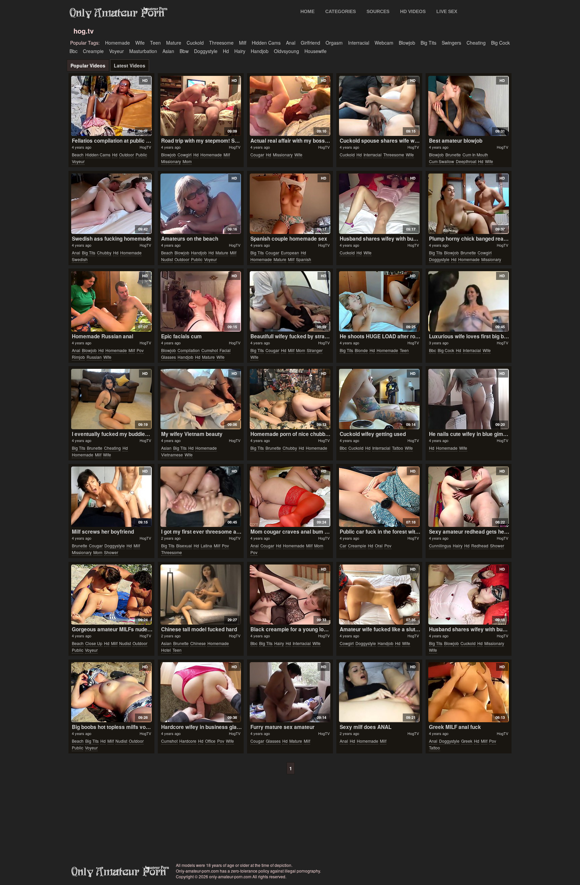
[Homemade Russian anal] (111, 301)
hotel (166, 650)
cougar (257, 154)
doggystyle (206, 51)
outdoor (126, 154)
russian (94, 357)
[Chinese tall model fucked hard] (200, 594)
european (290, 252)
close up (93, 643)
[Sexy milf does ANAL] (379, 692)
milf (242, 42)
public (141, 154)
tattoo (397, 448)
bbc (73, 51)
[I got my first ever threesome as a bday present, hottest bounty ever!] (200, 496)
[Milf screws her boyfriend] (111, 496)
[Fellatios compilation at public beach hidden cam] (111, 106)
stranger (315, 350)
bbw (184, 51)
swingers (451, 42)
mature (173, 42)
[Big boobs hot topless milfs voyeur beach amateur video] (111, 692)
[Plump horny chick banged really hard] (468, 204)
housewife (315, 51)
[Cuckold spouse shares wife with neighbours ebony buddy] (379, 106)
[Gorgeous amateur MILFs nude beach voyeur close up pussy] (111, 594)
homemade (117, 42)
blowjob (407, 42)
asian (168, 51)
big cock (500, 42)
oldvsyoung (286, 51)
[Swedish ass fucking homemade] (111, 204)
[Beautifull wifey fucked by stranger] (290, 301)
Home (307, 11)
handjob (260, 51)
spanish (303, 259)
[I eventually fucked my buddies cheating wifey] (111, 399)
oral (379, 545)
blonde (361, 350)
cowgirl (185, 154)
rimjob (78, 357)
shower (111, 552)
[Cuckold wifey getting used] (379, 399)
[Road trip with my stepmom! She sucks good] (200, 106)
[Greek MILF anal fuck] (468, 692)
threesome (221, 42)
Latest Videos (129, 65)
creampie (93, 51)
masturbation (143, 51)
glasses (168, 357)
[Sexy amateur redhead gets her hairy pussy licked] (468, 496)
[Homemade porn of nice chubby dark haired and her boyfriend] (290, 399)
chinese (198, 643)
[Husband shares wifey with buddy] (379, 204)
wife (140, 42)
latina (206, 545)
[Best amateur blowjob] (468, 106)
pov (140, 350)
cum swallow (441, 161)
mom (187, 161)
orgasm (334, 42)
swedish (80, 259)
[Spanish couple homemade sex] (290, 204)
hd (226, 51)
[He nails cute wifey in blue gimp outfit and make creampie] (468, 399)
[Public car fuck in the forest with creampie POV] (379, 496)
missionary (171, 161)
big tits (428, 42)
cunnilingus (440, 545)
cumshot (209, 350)
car (343, 545)
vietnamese (172, 454)
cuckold (195, 42)
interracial (358, 42)
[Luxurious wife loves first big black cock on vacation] (468, 301)
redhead (479, 545)
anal (290, 42)
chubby (104, 252)
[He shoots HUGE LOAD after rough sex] (379, 301)
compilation (189, 350)
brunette (453, 154)
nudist (167, 259)
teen (155, 42)
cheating (476, 42)
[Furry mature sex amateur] (290, 692)
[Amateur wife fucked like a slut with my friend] (379, 594)
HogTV (145, 147)
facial (225, 350)
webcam (384, 42)
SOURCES (378, 11)
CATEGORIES (340, 11)
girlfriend (310, 42)
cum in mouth (475, 154)
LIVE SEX (446, 11)
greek (466, 741)
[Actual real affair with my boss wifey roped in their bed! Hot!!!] (290, 106)
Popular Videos (87, 65)
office (210, 741)
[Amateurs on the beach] (200, 204)
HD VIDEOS (413, 11)
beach (78, 154)
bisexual (184, 545)
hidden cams (266, 42)
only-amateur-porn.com (118, 872)
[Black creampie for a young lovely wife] (290, 594)
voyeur (116, 51)
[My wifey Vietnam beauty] (200, 399)
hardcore (187, 741)
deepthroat (466, 161)
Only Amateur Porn (117, 13)
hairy (239, 51)
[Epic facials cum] (200, 301)
